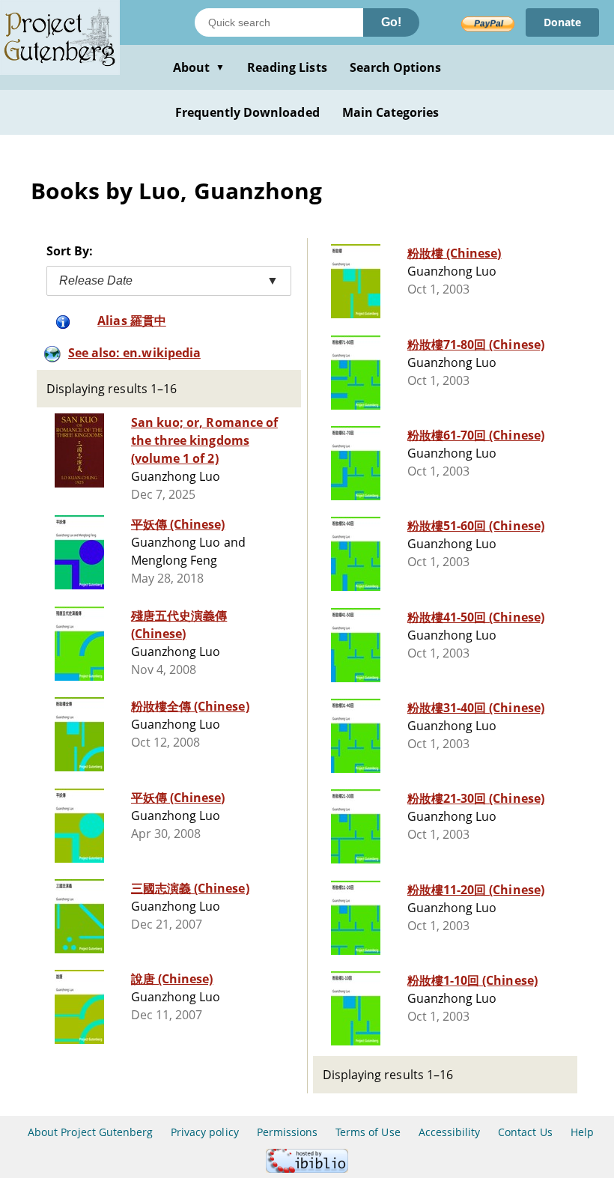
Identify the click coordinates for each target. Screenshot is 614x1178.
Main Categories (391, 112)
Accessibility (450, 1132)
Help (582, 1132)
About (199, 67)
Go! (391, 22)
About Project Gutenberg (90, 1132)
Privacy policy (205, 1132)
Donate (562, 22)
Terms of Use (367, 1132)
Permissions (287, 1132)
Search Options (396, 67)
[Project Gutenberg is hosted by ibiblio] (307, 1169)
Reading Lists (287, 67)
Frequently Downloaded (247, 112)
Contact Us (525, 1132)
